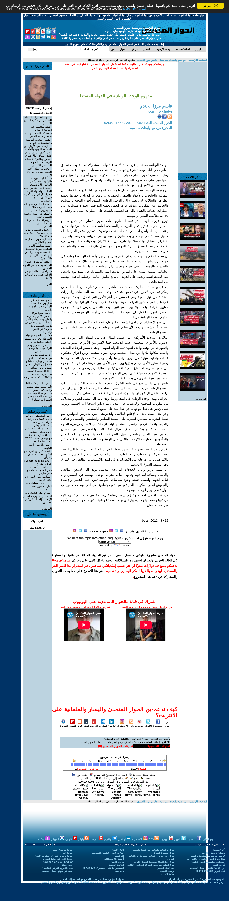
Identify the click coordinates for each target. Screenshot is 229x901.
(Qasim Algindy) (159, 111)
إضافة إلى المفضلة (114, 778)
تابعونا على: (167, 724)
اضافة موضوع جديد (63, 849)
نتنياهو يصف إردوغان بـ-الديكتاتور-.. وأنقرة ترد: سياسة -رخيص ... (38, 348)
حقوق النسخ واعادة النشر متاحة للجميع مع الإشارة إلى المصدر (92, 879)
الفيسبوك (157, 725)
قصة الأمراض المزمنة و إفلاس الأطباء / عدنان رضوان (38, 454)
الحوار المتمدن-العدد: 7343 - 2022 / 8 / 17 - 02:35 (138, 123)
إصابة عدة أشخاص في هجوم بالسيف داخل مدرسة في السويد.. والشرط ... (38, 327)
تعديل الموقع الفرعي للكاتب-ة (57, 867)
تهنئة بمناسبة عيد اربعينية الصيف (41, 128)
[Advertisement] (192, 116)
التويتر (148, 725)
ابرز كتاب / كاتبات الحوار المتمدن (207, 867)
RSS (131, 725)
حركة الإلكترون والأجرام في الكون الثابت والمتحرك (38, 197)
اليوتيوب (139, 725)
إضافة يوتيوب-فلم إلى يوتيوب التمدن (54, 855)
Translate (125, 545)
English (119, 871)
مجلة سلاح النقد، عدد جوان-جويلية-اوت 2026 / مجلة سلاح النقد (38, 438)
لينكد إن (122, 839)
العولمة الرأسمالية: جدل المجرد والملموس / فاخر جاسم (38, 470)
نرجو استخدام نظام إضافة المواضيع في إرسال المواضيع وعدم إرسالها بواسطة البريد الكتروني (175, 882)
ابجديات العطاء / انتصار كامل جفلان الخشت (38, 430)
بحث (136, 778)
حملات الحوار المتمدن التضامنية (107, 852)
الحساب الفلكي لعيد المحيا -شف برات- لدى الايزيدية (39, 171)
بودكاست (40, 839)
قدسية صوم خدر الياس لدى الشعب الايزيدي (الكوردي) (38, 255)
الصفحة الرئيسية (197, 59)
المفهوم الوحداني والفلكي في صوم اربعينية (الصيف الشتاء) (38, 213)
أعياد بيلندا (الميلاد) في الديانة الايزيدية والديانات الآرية (38, 274)
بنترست (94, 725)
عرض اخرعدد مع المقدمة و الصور (207, 855)
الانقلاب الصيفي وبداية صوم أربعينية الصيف (38, 135)
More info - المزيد (134, 9)
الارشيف (119, 855)
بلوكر (80, 725)
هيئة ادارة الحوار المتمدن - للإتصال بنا (206, 858)
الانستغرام (122, 725)
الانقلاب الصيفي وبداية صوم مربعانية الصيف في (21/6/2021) (38, 233)
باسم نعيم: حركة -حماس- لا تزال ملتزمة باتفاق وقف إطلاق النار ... (37, 316)
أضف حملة (67, 864)
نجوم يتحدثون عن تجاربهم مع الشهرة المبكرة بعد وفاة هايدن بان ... (39, 304)
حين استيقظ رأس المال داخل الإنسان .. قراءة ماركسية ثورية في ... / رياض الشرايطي (37, 420)
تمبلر (86, 725)
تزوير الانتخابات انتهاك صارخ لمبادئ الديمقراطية (39, 223)
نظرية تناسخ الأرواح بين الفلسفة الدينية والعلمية (38, 147)
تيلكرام (103, 725)
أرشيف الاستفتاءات (114, 858)
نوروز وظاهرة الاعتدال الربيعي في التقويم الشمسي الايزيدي (38, 162)
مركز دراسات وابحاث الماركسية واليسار (153, 849)
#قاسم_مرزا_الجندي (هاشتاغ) (142, 531)
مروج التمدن (117, 861)
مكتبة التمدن (167, 874)
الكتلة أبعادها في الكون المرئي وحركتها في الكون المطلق (37, 265)
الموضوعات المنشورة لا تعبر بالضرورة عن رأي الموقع (196, 879)
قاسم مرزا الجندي (146, 59)
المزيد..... (201, 398)
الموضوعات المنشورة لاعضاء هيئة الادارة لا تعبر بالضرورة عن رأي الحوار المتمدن (82, 882)
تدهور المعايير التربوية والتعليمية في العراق (39, 141)
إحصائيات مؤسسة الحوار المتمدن (208, 861)
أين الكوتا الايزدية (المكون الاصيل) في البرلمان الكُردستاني (40, 181)
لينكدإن (112, 725)
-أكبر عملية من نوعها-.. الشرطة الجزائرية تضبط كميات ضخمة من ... (38, 338)
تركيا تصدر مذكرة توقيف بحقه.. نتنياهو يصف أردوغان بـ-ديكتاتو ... (37, 358)
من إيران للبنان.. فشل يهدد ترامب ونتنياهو (39, 366)
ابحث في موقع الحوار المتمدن (57, 871)
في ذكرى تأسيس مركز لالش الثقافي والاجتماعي (37, 154)
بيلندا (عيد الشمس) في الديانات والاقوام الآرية (38, 189)
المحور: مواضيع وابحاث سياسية (151, 128)
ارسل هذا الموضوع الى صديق (110, 774)
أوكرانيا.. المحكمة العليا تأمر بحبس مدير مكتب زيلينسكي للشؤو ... (38, 386)
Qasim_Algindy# (99, 531)
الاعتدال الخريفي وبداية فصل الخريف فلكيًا (38, 205)
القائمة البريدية (116, 864)
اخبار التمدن (118, 849)
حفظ (147, 778)
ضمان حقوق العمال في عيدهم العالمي (38, 241)
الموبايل (63, 725)
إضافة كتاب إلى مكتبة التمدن (58, 858)
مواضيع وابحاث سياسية (172, 59)
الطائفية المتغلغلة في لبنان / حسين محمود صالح (39, 486)
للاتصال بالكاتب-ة (88, 778)
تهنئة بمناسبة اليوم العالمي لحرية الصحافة (39, 247)
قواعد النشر (219, 864)
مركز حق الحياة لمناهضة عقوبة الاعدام (154, 861)
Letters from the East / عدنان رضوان (38, 462)
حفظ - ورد (81, 774)
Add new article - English (58, 861)
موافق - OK (210, 5)
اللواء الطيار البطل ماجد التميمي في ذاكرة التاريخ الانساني (37, 120)
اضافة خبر (68, 852)
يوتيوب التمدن (167, 871)
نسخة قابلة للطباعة (144, 774)
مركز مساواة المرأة (164, 852)
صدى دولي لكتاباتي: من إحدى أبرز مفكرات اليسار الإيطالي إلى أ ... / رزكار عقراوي (37, 497)
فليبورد (72, 725)
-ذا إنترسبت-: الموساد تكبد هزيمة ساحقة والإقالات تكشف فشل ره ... (38, 375)
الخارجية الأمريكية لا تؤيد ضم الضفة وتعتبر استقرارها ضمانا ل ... (40, 396)
